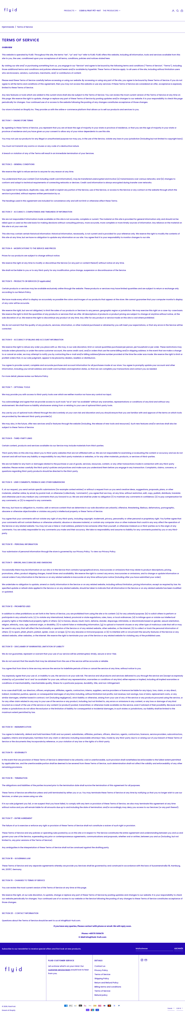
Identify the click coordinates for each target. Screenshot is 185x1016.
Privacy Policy (101, 970)
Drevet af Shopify (8, 1010)
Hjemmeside (8, 27)
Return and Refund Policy (106, 982)
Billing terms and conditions (108, 986)
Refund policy (101, 995)
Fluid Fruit (12, 1006)
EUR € (179, 1008)
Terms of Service (25, 27)
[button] (177, 10)
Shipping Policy (102, 978)
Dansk (170, 1008)
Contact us (100, 966)
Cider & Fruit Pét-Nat (90, 10)
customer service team (59, 969)
